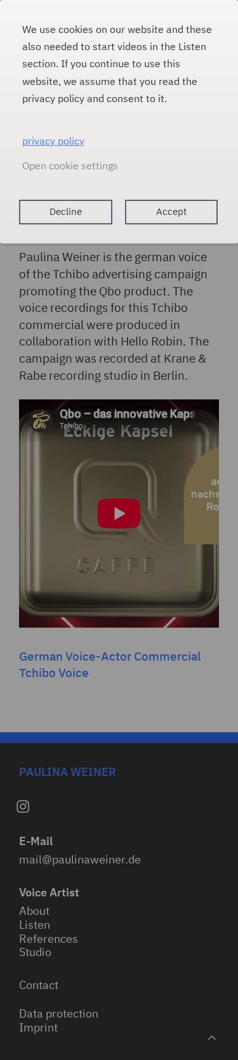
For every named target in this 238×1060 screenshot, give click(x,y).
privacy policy (53, 140)
